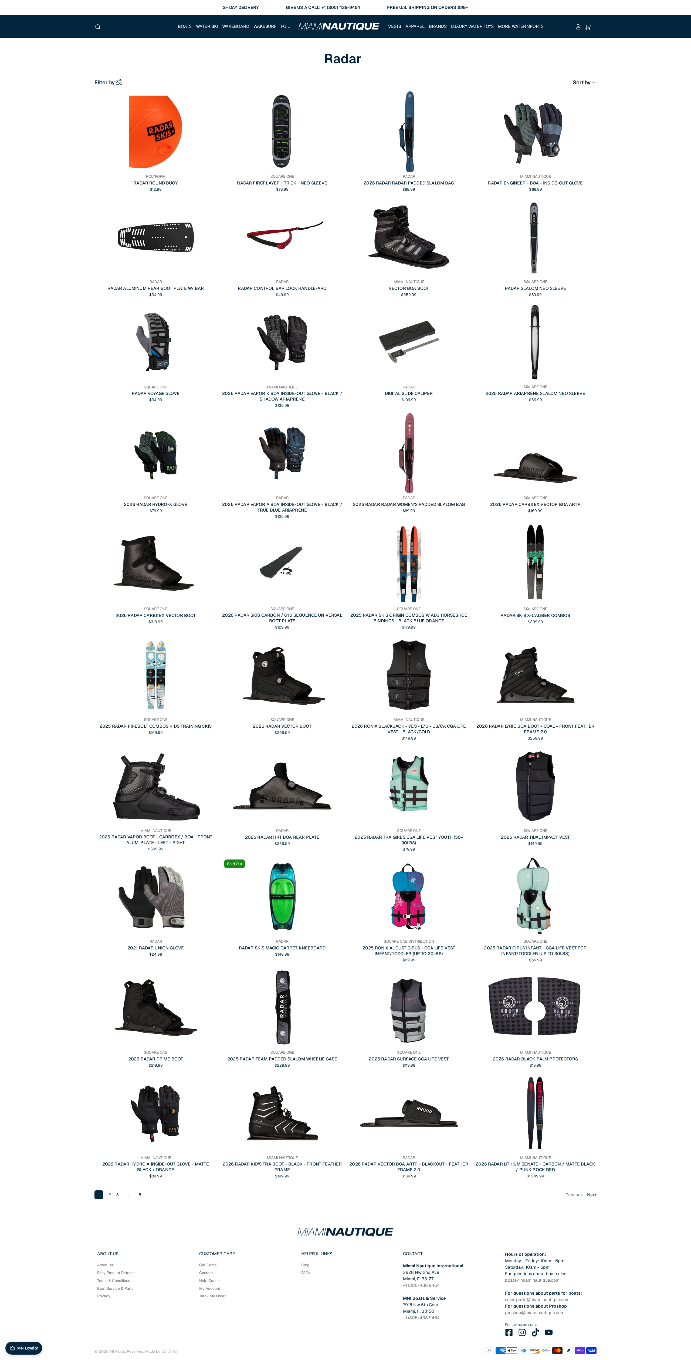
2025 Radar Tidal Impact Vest (535, 837)
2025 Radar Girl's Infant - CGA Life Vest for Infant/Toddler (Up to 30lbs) (535, 950)
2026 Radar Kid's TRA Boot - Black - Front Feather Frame (282, 1167)
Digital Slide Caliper (409, 393)
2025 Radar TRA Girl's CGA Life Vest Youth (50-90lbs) (409, 840)
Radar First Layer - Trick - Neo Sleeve (282, 183)
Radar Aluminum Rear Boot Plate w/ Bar (155, 288)
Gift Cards (207, 1264)
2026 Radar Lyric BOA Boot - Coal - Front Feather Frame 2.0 (535, 729)
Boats (185, 26)
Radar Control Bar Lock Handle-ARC (282, 288)
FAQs (305, 1272)
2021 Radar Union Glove (155, 948)
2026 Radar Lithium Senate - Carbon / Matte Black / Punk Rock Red (535, 1167)
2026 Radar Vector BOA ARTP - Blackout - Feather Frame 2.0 (408, 1167)
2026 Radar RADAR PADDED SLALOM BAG (409, 183)
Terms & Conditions (113, 1280)
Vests (394, 26)
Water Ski (207, 26)
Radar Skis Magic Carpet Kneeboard (282, 948)
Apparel (415, 26)
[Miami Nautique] (339, 27)
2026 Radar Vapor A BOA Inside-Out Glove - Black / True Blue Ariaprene (282, 507)
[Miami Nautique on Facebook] (509, 1332)
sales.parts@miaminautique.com (537, 1299)
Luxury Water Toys (472, 26)
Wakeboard (235, 26)
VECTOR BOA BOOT (409, 288)
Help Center (209, 1280)
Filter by (104, 82)
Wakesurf (264, 26)
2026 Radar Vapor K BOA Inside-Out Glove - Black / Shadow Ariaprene (282, 396)
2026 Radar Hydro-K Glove (155, 504)
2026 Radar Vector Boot (282, 726)
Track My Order (212, 1296)
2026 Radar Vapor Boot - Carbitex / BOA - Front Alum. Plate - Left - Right (155, 839)
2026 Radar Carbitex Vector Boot (156, 615)
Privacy (103, 1296)
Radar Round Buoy (155, 183)
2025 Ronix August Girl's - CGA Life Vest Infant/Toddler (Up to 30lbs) (409, 950)
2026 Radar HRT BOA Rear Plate (282, 837)
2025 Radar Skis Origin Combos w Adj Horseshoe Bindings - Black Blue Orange (408, 618)
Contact (206, 1272)
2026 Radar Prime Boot (155, 1059)
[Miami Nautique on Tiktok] (535, 1332)
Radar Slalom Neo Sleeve (535, 288)
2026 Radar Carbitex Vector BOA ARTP (535, 504)
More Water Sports (521, 26)
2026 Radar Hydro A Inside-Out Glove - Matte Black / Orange (155, 1167)
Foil (285, 26)
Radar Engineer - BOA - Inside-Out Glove (535, 183)
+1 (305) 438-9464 (340, 7)
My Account (209, 1288)
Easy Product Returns (115, 1272)
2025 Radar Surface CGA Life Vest (409, 1059)
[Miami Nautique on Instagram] (522, 1332)
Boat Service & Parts (115, 1288)
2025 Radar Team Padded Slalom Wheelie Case (282, 1059)
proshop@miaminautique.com (534, 1312)
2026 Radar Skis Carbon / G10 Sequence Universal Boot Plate (282, 618)
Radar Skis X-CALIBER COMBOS (535, 615)
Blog (305, 1264)
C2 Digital (169, 1351)
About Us (105, 1264)
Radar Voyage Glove (155, 393)
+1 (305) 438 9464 (421, 1285)
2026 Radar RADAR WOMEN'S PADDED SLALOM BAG (409, 504)
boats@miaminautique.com (532, 1280)
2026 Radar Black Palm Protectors (535, 1059)
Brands (438, 26)
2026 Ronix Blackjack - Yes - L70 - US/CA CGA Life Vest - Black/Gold (409, 729)
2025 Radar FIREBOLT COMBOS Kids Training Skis (156, 726)
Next (591, 1194)
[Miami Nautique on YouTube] (549, 1332)
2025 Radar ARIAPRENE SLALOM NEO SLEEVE (535, 393)
